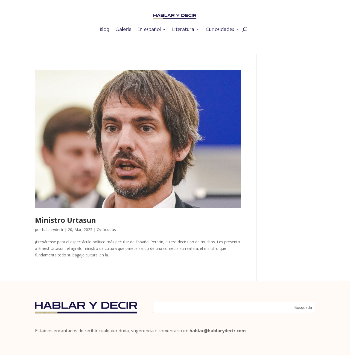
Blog (104, 29)
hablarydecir (52, 229)
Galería (123, 29)
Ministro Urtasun (65, 220)
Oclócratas (106, 229)
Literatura (183, 29)
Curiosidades (220, 29)
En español (149, 29)
